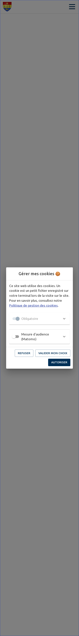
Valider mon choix (52, 353)
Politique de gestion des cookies (33, 305)
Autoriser (59, 362)
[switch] (13, 336)
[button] (39, 319)
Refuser (24, 353)
